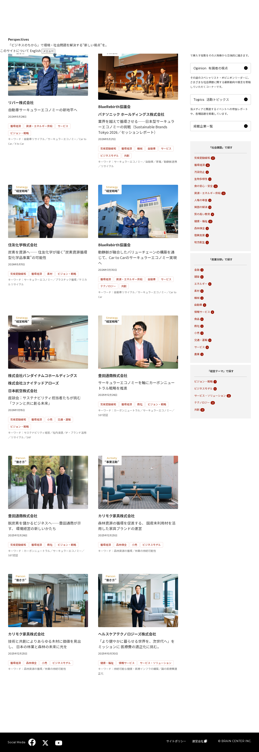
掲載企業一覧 (203, 126)
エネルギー (200, 284)
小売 (49, 419)
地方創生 (199, 242)
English (35, 50)
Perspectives (18, 39)
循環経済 (15, 126)
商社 (139, 404)
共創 (126, 155)
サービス (63, 126)
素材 (49, 274)
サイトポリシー (176, 741)
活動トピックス (211, 99)
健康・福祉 (107, 663)
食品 (197, 319)
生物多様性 (200, 179)
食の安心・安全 (203, 186)
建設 (197, 276)
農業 (197, 354)
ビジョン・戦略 (19, 133)
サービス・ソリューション (155, 663)
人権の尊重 (200, 200)
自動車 (152, 148)
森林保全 (121, 545)
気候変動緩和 (108, 148)
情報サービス (127, 663)
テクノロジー (108, 286)
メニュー (48, 51)
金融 (197, 270)
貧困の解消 (200, 207)
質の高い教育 (202, 214)
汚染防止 (199, 172)
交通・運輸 (64, 419)
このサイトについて (14, 50)
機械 (139, 148)
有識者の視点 (210, 68)
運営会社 (198, 741)
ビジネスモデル (109, 155)
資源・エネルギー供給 (39, 126)
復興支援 (199, 235)
